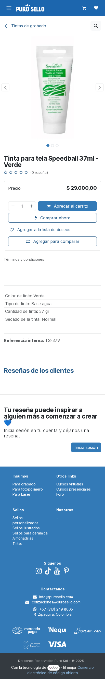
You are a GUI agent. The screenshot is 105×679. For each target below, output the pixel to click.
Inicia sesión (86, 447)
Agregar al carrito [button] (70, 206)
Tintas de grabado (28, 25)
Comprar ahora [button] (54, 217)
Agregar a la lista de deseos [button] (43, 229)
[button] (95, 26)
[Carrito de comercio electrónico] (84, 8)
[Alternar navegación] (9, 8)
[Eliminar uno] (12, 206)
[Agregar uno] (31, 206)
